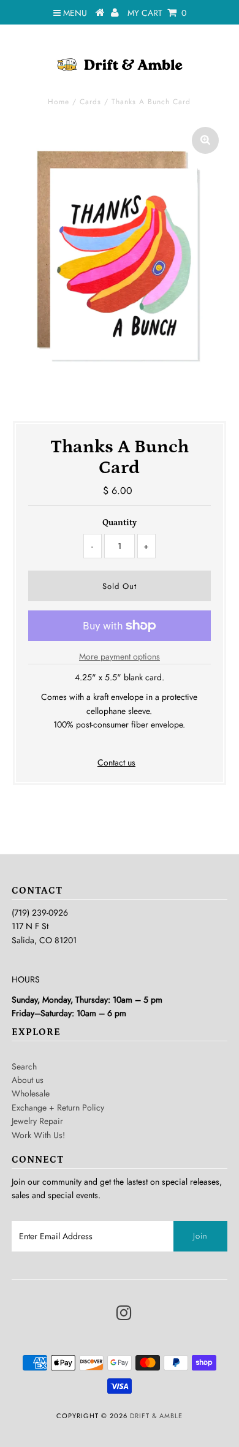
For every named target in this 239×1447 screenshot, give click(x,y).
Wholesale (31, 1093)
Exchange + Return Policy (58, 1107)
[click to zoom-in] (205, 140)
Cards (90, 101)
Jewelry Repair (37, 1121)
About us (28, 1080)
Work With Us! (38, 1135)
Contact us (116, 762)
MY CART (156, 13)
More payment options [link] (119, 656)
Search (24, 1066)
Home (58, 101)
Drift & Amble (156, 1416)
